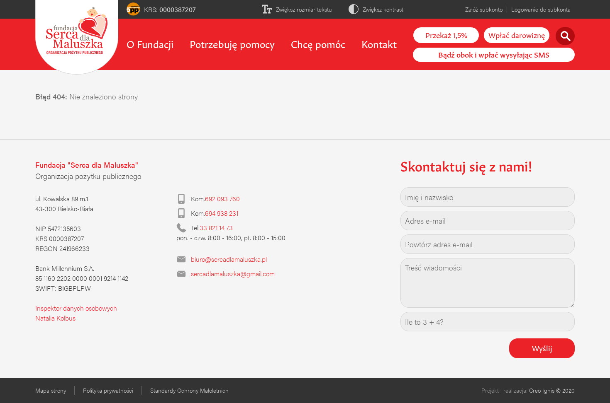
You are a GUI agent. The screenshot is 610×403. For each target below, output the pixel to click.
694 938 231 (221, 213)
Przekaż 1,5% (446, 34)
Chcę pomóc (318, 43)
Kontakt (379, 43)
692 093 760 (222, 198)
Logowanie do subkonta (541, 9)
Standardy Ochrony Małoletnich (189, 390)
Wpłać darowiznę (516, 34)
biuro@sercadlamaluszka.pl (229, 259)
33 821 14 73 (216, 227)
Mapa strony (50, 390)
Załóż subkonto (484, 9)
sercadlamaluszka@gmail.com (233, 273)
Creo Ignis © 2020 (552, 390)
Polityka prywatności (108, 390)
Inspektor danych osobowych (76, 308)
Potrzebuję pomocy (232, 43)
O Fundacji (150, 43)
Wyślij (542, 347)
